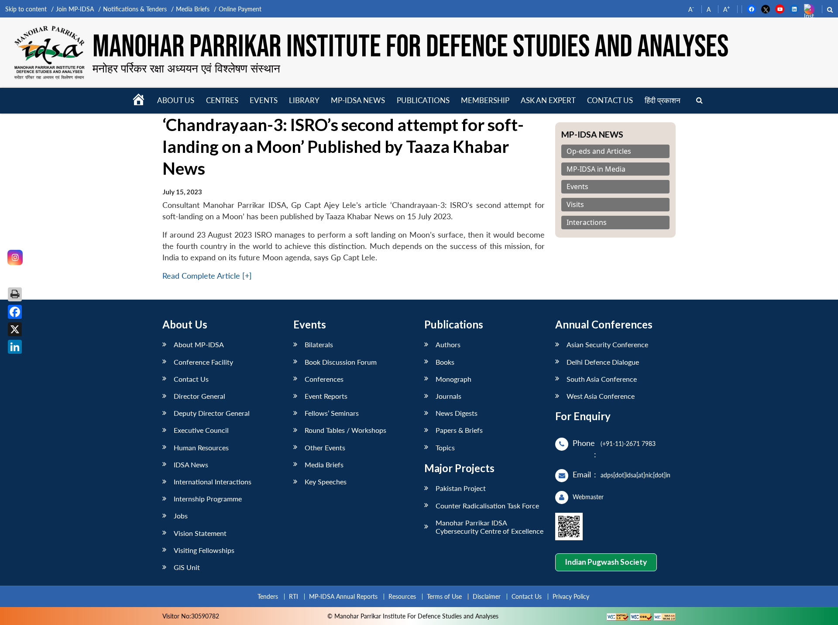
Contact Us (191, 379)
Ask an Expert (548, 100)
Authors (448, 344)
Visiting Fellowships (204, 550)
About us (175, 100)
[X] (15, 329)
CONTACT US (610, 100)
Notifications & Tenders (135, 9)
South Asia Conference (602, 379)
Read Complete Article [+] (207, 275)
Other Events (325, 447)
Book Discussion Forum (341, 362)
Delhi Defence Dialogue (603, 362)
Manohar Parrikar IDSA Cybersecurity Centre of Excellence (489, 526)
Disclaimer (487, 596)
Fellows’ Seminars (332, 413)
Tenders (268, 596)
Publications (423, 100)
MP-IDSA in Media (596, 169)
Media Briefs (193, 9)
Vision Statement (200, 533)
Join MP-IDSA (75, 9)
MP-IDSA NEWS (358, 100)
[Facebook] (15, 312)
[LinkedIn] (15, 347)
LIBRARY (304, 100)
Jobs (181, 515)
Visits (575, 204)
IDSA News (191, 464)
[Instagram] (15, 257)
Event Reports (326, 396)
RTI (293, 596)
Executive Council (201, 430)
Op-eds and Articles (599, 151)
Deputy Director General (212, 413)
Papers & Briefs (459, 430)
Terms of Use (444, 596)
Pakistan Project (461, 488)
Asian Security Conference (607, 344)
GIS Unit (187, 567)
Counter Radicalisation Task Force (487, 505)
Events (264, 100)
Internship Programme (208, 498)
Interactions (587, 222)
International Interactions (212, 481)
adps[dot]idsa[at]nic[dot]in (635, 475)
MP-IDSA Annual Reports (343, 596)
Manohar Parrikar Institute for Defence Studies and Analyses (410, 46)
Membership (485, 100)
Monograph (453, 379)
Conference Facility (203, 362)
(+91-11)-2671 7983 (628, 443)
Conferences (324, 379)
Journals (448, 396)
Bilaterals (319, 344)
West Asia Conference (601, 396)
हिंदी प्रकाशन (662, 100)
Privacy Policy (571, 596)
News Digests (456, 413)
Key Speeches (326, 481)
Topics (445, 447)
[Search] (699, 101)
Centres (222, 100)
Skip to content (26, 9)
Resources (402, 596)
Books (445, 362)
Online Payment (240, 9)
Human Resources (201, 447)
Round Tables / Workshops (345, 430)
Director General (199, 396)
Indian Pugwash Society (606, 561)
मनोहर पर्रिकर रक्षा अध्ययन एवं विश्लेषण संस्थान (186, 68)
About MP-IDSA (199, 344)
